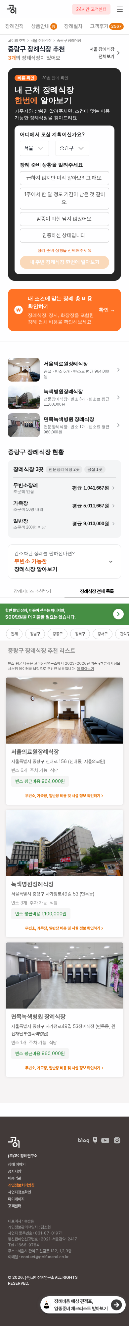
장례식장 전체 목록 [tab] (97, 591)
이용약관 (14, 1178)
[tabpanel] (64, 853)
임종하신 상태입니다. (64, 235)
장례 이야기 (16, 1164)
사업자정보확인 (19, 1192)
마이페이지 (16, 1199)
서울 (28, 148)
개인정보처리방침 (21, 1185)
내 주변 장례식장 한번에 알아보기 (64, 262)
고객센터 (14, 1206)
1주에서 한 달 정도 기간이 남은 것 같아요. (64, 198)
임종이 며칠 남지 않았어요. (64, 219)
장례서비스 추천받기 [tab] (32, 591)
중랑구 (67, 148)
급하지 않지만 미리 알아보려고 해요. (64, 178)
